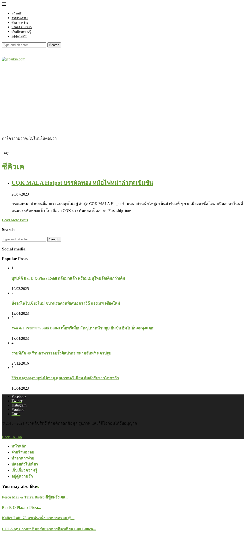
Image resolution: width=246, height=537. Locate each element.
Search (54, 45)
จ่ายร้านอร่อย (20, 18)
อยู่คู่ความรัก (19, 36)
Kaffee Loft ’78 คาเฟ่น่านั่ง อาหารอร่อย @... (38, 518)
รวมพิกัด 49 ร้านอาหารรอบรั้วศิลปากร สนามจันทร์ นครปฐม (61, 353)
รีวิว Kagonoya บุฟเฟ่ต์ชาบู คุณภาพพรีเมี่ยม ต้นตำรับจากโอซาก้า (65, 378)
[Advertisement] (123, 99)
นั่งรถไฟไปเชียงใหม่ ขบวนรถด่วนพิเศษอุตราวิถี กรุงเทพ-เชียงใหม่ (66, 303)
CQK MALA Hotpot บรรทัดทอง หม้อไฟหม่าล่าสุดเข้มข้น (82, 183)
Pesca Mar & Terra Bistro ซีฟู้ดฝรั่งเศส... (35, 497)
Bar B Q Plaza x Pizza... (21, 507)
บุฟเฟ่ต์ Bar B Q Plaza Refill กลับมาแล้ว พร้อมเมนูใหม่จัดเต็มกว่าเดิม (68, 278)
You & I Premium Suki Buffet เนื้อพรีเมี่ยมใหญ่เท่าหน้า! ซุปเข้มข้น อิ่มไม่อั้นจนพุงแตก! (83, 328)
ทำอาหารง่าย (20, 22)
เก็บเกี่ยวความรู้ (21, 31)
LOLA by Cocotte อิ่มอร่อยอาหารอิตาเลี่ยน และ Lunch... (49, 529)
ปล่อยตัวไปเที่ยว (22, 27)
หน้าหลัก (17, 13)
